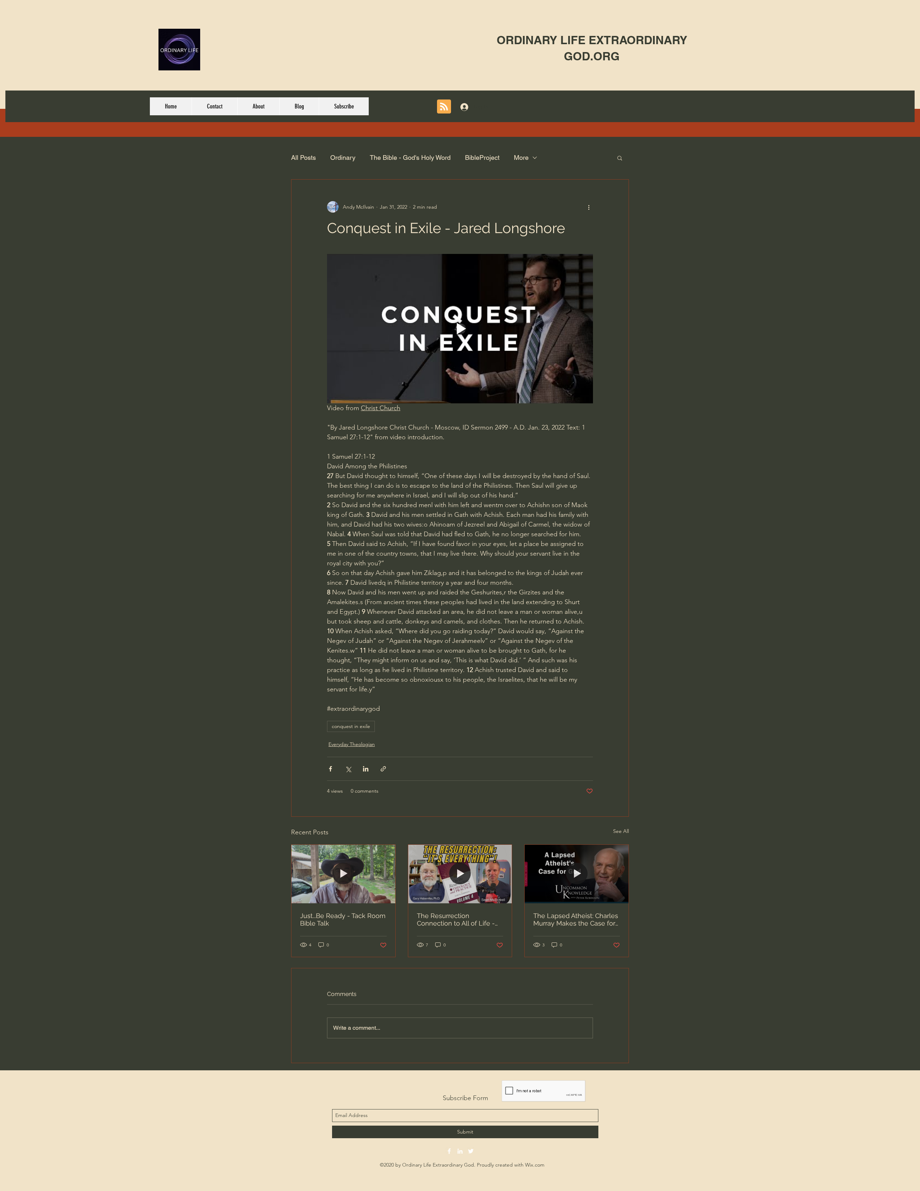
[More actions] (588, 207)
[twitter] (470, 1151)
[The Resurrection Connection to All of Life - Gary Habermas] (460, 874)
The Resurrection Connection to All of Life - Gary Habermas (456, 919)
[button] (619, 158)
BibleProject (482, 157)
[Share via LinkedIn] (365, 768)
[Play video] (460, 328)
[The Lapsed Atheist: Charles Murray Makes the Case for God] (577, 874)
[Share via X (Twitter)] (348, 768)
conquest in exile (351, 726)
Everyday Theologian (351, 744)
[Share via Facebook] (330, 768)
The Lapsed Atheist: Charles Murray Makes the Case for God (575, 919)
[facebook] (449, 1151)
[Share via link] (383, 768)
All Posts (303, 157)
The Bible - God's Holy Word (410, 157)
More (521, 157)
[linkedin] (460, 1151)
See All (621, 831)
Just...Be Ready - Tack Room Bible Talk (343, 919)
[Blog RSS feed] (444, 106)
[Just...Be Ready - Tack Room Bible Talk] (343, 874)
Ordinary (342, 157)
